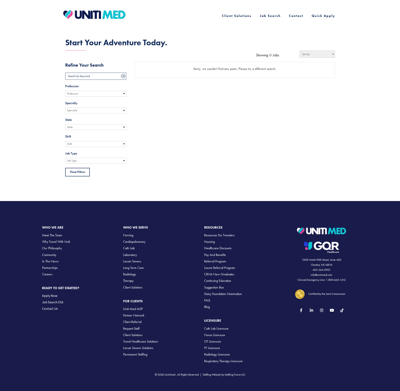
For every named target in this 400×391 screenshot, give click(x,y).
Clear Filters (77, 172)
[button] (301, 310)
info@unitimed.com (321, 275)
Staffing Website (212, 374)
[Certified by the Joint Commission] (300, 293)
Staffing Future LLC (235, 374)
